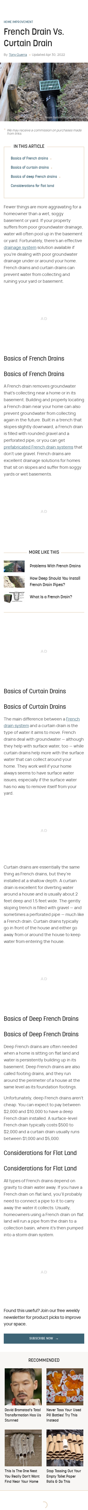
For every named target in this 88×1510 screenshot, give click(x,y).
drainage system (20, 248)
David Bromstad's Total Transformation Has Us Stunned (23, 1415)
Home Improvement (18, 22)
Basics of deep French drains (34, 177)
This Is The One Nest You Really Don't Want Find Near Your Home (22, 1476)
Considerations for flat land (32, 186)
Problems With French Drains (55, 566)
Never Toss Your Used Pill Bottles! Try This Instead (63, 1415)
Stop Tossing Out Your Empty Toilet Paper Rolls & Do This (63, 1476)
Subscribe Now (41, 1338)
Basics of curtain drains (30, 168)
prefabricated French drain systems (38, 447)
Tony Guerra (18, 55)
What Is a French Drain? (51, 597)
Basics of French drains (29, 158)
